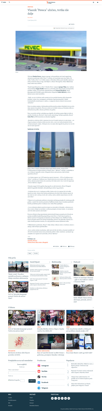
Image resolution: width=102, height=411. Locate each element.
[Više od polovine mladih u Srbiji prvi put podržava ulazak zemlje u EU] (80, 317)
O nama (10, 397)
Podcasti (77, 262)
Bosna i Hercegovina (43, 351)
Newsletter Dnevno (34, 405)
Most (9, 327)
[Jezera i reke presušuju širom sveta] (55, 284)
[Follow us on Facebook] (52, 398)
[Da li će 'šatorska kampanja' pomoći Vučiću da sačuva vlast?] (18, 287)
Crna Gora (69, 351)
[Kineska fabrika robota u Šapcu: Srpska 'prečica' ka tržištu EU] (51, 317)
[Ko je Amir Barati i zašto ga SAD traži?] (80, 341)
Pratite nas (32, 381)
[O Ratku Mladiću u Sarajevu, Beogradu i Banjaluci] (55, 267)
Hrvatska (30, 7)
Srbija (39, 327)
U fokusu (11, 307)
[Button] (71, 24)
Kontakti (10, 405)
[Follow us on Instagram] (62, 398)
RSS (9, 403)
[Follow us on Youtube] (59, 398)
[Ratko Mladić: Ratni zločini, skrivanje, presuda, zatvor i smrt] (84, 290)
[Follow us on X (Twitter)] (55, 398)
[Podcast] (93, 2)
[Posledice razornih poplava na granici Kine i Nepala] (55, 273)
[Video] (98, 2)
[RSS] (65, 398)
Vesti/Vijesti (35, 262)
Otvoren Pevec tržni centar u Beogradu (38, 242)
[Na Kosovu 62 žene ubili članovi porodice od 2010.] (55, 279)
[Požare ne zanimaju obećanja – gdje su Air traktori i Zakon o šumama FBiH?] (84, 270)
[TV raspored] (68, 398)
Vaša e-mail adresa (13, 370)
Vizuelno (32, 400)
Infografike (11, 351)
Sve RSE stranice (12, 400)
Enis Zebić (30, 17)
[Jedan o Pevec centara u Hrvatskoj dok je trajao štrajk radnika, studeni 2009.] (51, 167)
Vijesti (31, 397)
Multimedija (56, 262)
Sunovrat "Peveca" (32, 240)
